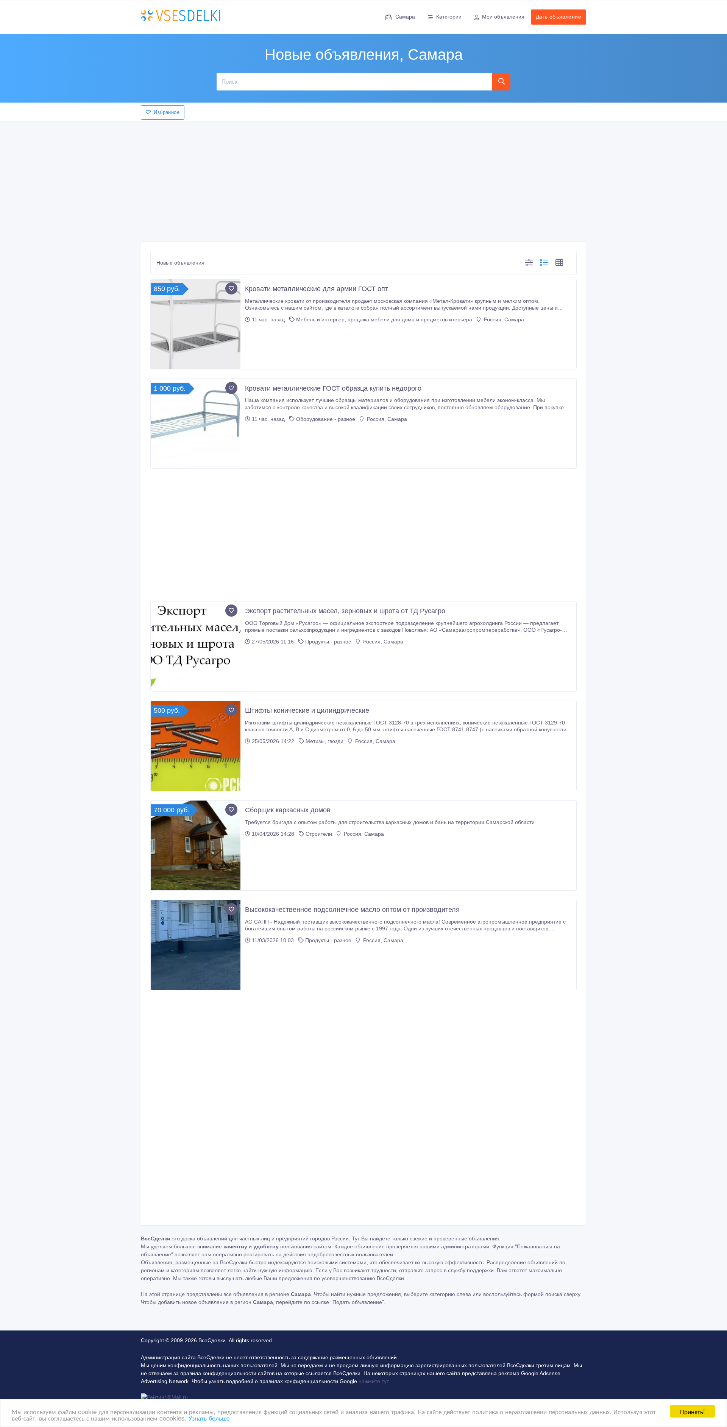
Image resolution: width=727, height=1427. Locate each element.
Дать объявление (558, 17)
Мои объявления (503, 17)
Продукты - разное (328, 642)
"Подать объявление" (357, 1302)
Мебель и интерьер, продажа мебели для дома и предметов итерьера (384, 319)
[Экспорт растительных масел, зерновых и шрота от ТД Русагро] (195, 646)
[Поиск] (501, 81)
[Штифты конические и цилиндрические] (195, 746)
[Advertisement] (363, 179)
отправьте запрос (420, 1270)
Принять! (692, 1411)
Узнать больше (209, 1417)
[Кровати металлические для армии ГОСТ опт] (195, 324)
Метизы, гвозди (324, 741)
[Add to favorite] (231, 288)
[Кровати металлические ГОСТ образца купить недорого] (195, 424)
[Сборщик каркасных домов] (195, 845)
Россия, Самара (503, 319)
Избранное (166, 112)
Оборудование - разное (325, 419)
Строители (319, 834)
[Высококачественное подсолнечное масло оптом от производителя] (195, 945)
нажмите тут (373, 1381)
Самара (405, 17)
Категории (449, 17)
